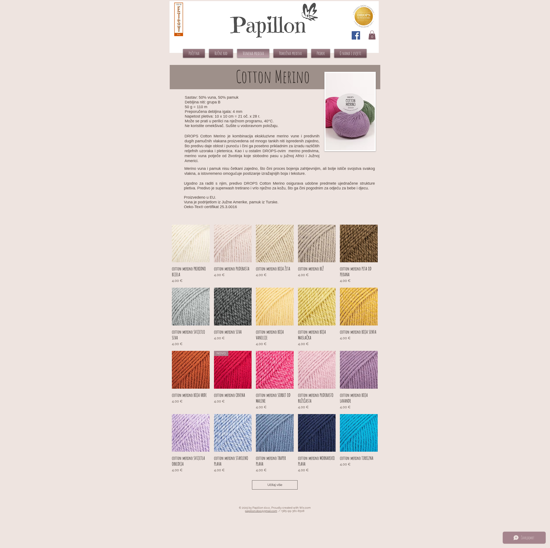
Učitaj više (274, 485)
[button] (372, 35)
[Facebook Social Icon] (356, 35)
